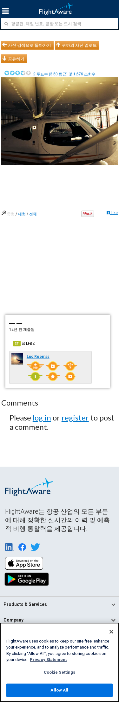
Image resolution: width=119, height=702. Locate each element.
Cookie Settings (60, 672)
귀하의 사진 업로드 (79, 45)
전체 (33, 214)
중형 (11, 214)
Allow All (59, 690)
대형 (22, 214)
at (25, 343)
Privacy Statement (48, 659)
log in (42, 417)
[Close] (111, 632)
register (75, 417)
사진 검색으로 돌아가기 (29, 45)
